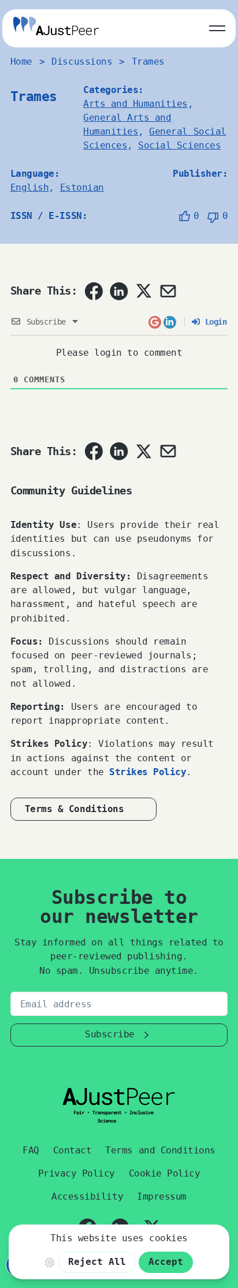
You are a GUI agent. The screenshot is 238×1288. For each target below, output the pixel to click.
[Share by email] (168, 291)
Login (213, 321)
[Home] (56, 28)
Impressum (162, 1196)
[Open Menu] (217, 26)
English (29, 187)
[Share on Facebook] (93, 291)
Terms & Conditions (74, 808)
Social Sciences (179, 145)
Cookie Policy (164, 1173)
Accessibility (87, 1196)
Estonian (82, 187)
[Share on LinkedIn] (119, 291)
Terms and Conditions (160, 1150)
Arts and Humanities (135, 103)
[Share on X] (143, 290)
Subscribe (110, 1034)
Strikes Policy (147, 771)
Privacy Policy (76, 1173)
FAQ (31, 1150)
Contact (72, 1150)
